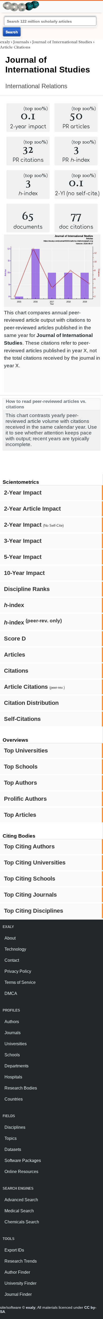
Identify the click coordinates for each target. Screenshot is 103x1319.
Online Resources (21, 1171)
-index (14, 605)
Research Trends (20, 1261)
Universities (15, 1044)
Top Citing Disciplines (33, 910)
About (10, 938)
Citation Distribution (31, 703)
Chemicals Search (21, 1222)
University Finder (20, 1283)
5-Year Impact (22, 557)
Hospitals (13, 1077)
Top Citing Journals (30, 894)
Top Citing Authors (29, 846)
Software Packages (22, 1160)
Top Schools (21, 766)
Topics (10, 1138)
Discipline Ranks (27, 589)
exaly (5, 42)
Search (12, 32)
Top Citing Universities (34, 862)
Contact (11, 960)
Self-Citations (22, 719)
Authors (11, 1021)
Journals (21, 42)
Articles (14, 654)
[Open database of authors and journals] (21, 3)
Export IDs (14, 1250)
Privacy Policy (17, 971)
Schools (12, 1055)
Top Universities (26, 750)
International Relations (36, 86)
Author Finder (17, 1272)
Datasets (12, 1149)
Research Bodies (20, 1088)
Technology (15, 949)
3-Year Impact (22, 541)
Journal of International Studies (62, 42)
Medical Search (19, 1211)
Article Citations (34, 686)
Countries (13, 1099)
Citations (16, 670)
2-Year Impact (22, 492)
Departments (16, 1066)
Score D (15, 638)
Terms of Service (20, 982)
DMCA (10, 993)
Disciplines (14, 1127)
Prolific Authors (25, 798)
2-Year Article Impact (32, 508)
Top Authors (20, 782)
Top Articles (20, 815)
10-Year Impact (24, 573)
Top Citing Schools (29, 878)
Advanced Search (21, 1200)
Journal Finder (18, 1294)
